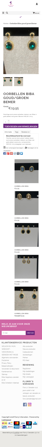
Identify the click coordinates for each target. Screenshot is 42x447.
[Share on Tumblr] (18, 153)
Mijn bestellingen (28, 371)
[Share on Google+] (8, 153)
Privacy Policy (6, 363)
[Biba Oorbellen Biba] (27, 171)
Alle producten (28, 346)
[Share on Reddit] (14, 153)
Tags (16, 132)
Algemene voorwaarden (10, 357)
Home (5, 23)
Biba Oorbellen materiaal (10, 383)
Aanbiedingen (27, 355)
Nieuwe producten (29, 349)
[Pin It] (11, 153)
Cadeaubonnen (28, 352)
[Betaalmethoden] (5, 423)
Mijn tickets (26, 374)
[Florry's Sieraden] (11, 5)
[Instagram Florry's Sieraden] (29, 404)
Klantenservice (7, 371)
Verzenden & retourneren (10, 369)
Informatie (8, 132)
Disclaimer (5, 360)
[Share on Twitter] (21, 153)
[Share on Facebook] (4, 153)
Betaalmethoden (7, 366)
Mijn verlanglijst (28, 377)
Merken (25, 357)
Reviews (25, 132)
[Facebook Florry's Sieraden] (25, 404)
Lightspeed (6, 420)
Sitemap (4, 374)
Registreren (27, 368)
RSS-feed (26, 360)
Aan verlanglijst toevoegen (14, 148)
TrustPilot (16, 432)
